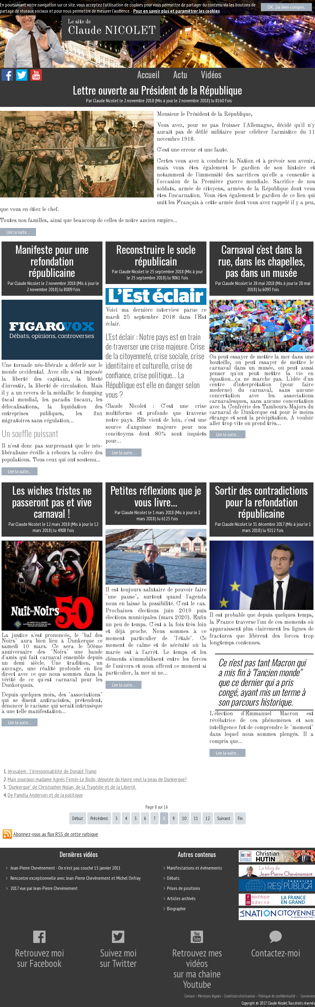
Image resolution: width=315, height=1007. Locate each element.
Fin (240, 818)
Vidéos (211, 74)
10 (184, 818)
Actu (180, 74)
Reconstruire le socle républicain (156, 254)
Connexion (308, 996)
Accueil (148, 74)
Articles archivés (181, 898)
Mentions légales (209, 996)
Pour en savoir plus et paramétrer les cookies (176, 11)
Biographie (176, 908)
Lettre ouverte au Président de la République (157, 90)
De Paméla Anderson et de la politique (45, 794)
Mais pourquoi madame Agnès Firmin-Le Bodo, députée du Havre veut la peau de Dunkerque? (97, 779)
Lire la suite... (18, 232)
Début (77, 818)
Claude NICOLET (112, 31)
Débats (173, 878)
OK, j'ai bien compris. (286, 7)
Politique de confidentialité (276, 996)
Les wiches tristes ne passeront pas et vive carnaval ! (52, 501)
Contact (189, 996)
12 (207, 818)
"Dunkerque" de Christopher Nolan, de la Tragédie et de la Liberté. (72, 786)
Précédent (99, 818)
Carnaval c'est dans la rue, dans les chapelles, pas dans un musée (261, 260)
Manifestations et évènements (194, 868)
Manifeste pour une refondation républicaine (52, 260)
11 (196, 818)
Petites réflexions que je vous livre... (155, 495)
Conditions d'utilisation (239, 996)
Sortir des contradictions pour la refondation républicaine (261, 501)
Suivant (223, 818)
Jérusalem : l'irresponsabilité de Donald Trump (52, 771)
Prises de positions (183, 888)
